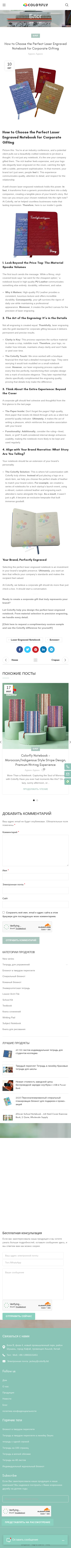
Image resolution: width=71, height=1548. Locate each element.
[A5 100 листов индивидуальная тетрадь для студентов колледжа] (7, 1054)
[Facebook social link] (19, 649)
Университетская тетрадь (16, 988)
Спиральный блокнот (13, 976)
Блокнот (54, 639)
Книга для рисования (13, 1029)
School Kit (7, 1000)
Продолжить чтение (35, 789)
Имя (5, 870)
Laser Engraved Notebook (25, 639)
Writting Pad (8, 1017)
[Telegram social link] (51, 649)
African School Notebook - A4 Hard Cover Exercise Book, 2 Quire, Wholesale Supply (41, 1116)
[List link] (35, 1355)
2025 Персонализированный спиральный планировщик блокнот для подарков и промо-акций (40, 1101)
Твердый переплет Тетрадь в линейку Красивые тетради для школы (42, 1068)
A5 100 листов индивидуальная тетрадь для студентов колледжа (39, 1052)
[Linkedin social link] (43, 649)
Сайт (5, 898)
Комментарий (10, 832)
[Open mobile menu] (4, 5)
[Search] (67, 5)
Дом (31, 23)
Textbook (7, 1005)
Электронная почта (13, 884)
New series (8, 958)
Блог (39, 23)
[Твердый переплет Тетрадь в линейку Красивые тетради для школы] (7, 1069)
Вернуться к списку (35, 660)
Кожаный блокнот (11, 982)
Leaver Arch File (10, 994)
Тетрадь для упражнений (16, 964)
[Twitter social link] (27, 649)
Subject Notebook (11, 1023)
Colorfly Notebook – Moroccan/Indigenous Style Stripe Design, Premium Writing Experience (35, 760)
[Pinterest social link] (35, 649)
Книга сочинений (11, 1011)
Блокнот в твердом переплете (18, 970)
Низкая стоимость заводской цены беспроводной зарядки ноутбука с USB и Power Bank (41, 1085)
